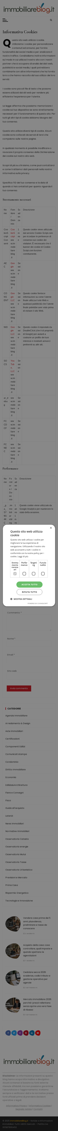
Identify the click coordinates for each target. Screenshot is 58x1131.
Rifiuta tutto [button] (29, 592)
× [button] (51, 528)
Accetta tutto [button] (29, 584)
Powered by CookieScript (38, 603)
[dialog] (29, 565)
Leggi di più (23, 556)
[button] (21, 599)
